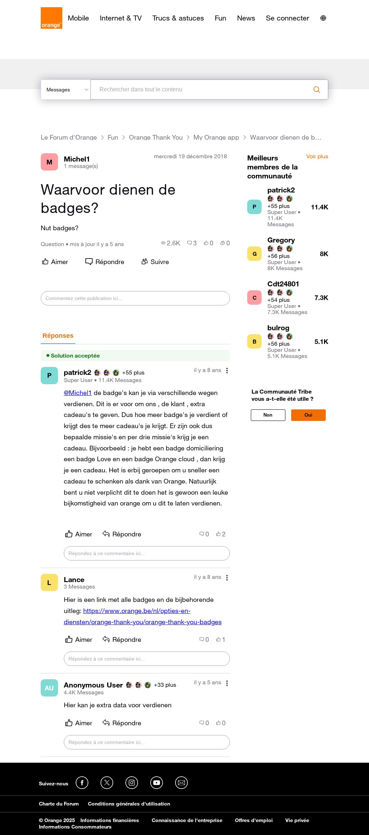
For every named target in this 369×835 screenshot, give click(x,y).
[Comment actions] (227, 371)
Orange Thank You (156, 137)
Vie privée (297, 820)
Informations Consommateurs (75, 826)
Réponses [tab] (58, 335)
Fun (220, 18)
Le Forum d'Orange (69, 137)
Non (267, 415)
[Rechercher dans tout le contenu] (317, 89)
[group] (170, 242)
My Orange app (216, 137)
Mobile (78, 18)
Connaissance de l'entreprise (187, 820)
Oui (308, 415)
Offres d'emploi (254, 820)
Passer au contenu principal (38, 5)
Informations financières (109, 820)
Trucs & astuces (178, 18)
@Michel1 (78, 392)
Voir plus (317, 156)
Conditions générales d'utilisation (129, 803)
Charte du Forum (59, 803)
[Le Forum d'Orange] (51, 18)
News (246, 18)
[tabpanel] (135, 550)
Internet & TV (121, 18)
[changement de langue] (323, 18)
